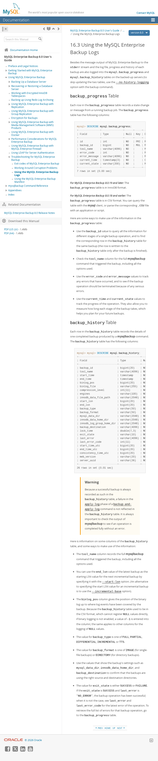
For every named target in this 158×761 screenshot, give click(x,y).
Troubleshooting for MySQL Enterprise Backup (33, 158)
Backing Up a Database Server (28, 81)
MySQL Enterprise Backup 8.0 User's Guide (94, 30)
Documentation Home (24, 50)
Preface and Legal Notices (23, 66)
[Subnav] (6, 71)
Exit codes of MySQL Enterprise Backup (36, 163)
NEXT (120, 728)
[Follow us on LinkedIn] (22, 750)
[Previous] (44, 29)
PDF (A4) (9, 233)
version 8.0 (137, 32)
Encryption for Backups (24, 118)
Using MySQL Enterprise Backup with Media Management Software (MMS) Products (32, 125)
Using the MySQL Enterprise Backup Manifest (35, 180)
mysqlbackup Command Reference (28, 186)
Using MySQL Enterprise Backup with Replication (32, 105)
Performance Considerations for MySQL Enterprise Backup (34, 140)
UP (114, 728)
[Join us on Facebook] (7, 750)
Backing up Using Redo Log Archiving (32, 100)
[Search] (40, 39)
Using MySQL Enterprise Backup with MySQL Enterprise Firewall (32, 147)
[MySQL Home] (11, 8)
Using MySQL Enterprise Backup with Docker (32, 133)
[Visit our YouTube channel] (30, 750)
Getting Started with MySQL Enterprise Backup (30, 72)
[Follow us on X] (15, 750)
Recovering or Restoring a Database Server (31, 87)
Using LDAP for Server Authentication (32, 152)
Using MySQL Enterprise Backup (26, 77)
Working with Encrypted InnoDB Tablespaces (29, 94)
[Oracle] (13, 740)
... (123, 30)
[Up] (53, 29)
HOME (108, 728)
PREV (100, 728)
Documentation (16, 19)
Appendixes (15, 190)
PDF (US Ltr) (11, 229)
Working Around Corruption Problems (35, 168)
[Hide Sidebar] (5, 29)
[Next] (58, 29)
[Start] (48, 29)
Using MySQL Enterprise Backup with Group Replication (32, 112)
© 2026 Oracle (33, 740)
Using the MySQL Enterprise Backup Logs (36, 173)
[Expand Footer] (151, 740)
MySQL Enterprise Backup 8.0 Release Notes (29, 212)
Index (11, 194)
